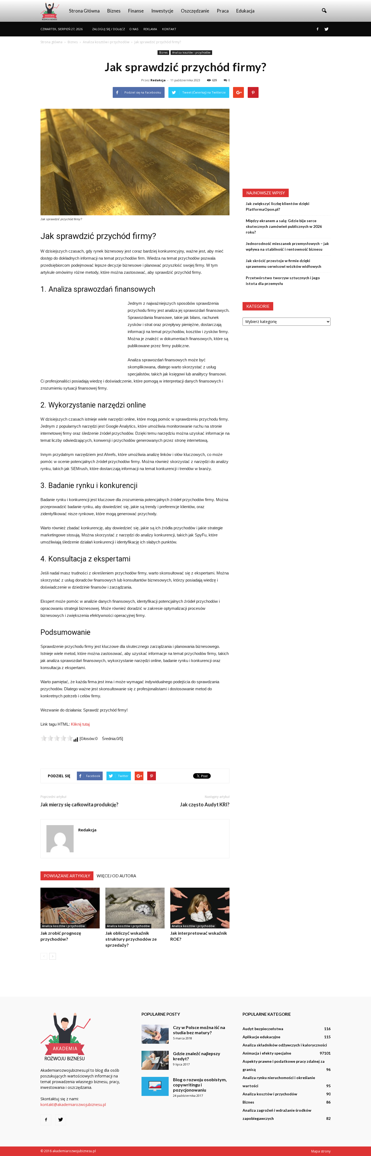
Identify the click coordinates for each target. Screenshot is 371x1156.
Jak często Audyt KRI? (204, 804)
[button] (324, 10)
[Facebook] (317, 29)
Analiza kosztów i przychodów (191, 52)
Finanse (136, 11)
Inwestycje (162, 11)
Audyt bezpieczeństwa (263, 1028)
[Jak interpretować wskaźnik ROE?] (199, 908)
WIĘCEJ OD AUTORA (116, 875)
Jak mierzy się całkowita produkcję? (79, 804)
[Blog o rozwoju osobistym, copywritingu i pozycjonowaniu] (155, 1086)
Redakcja (158, 80)
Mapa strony (321, 1151)
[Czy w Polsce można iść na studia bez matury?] (155, 1034)
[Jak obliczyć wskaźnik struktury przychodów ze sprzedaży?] (135, 908)
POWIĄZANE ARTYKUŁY (67, 875)
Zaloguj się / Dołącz (108, 29)
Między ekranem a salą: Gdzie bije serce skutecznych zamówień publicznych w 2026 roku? (284, 226)
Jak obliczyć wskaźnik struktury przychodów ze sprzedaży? (131, 938)
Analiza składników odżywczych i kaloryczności (285, 1045)
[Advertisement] (81, 336)
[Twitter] (326, 29)
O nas (133, 29)
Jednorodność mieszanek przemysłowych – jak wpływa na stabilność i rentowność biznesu (287, 246)
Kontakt (169, 29)
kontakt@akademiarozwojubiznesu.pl (73, 1104)
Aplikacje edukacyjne (261, 1036)
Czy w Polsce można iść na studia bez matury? (199, 1030)
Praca (223, 11)
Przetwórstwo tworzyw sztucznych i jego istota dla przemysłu (283, 280)
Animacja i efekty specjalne (267, 1053)
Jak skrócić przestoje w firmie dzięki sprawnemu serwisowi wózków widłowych (283, 263)
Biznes (114, 11)
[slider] (56, 738)
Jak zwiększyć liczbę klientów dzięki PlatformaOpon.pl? (277, 206)
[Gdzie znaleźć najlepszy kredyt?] (155, 1060)
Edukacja (245, 11)
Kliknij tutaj (80, 724)
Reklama (150, 29)
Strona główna (84, 11)
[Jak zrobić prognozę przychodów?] (70, 908)
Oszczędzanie (195, 11)
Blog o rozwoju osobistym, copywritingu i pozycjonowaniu (200, 1084)
